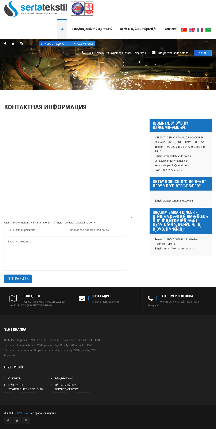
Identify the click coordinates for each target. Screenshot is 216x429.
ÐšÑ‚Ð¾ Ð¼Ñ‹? (64, 378)
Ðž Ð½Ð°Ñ (14, 378)
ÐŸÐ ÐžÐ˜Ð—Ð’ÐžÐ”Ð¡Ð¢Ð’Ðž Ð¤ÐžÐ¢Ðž (25, 387)
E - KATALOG (203, 53)
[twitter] (13, 43)
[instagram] (21, 43)
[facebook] (5, 43)
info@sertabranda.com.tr (173, 53)
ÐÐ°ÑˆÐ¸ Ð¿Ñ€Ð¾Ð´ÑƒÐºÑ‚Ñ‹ (138, 29)
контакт (171, 29)
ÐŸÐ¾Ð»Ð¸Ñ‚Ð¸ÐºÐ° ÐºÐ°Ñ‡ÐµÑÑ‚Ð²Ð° (67, 387)
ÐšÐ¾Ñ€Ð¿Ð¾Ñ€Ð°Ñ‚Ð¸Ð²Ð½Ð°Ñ (92, 29)
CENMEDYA (21, 413)
